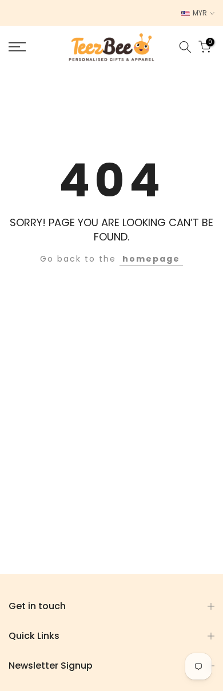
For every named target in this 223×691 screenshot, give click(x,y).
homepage (151, 258)
